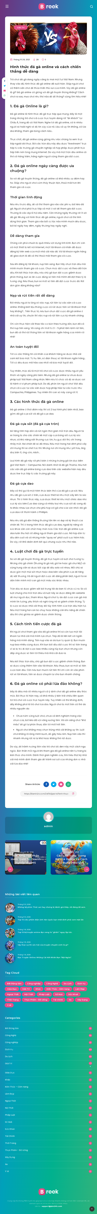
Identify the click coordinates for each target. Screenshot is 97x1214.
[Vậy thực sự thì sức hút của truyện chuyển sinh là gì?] (10, 946)
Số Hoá (58, 994)
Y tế (9, 1005)
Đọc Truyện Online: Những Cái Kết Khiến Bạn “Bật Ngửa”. (45, 957)
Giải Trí (20, 27)
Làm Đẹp (80, 989)
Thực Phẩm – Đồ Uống (16, 1150)
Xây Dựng (82, 1000)
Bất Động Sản (14, 983)
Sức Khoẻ (73, 994)
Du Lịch (68, 983)
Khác (38, 989)
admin (48, 826)
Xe (70, 1000)
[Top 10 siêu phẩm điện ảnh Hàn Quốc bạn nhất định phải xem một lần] (10, 920)
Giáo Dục (12, 989)
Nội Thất (28, 994)
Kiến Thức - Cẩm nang (58, 989)
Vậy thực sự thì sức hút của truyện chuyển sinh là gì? (43, 945)
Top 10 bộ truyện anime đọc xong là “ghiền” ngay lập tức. (45, 932)
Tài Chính (58, 1000)
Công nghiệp (34, 983)
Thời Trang (13, 1000)
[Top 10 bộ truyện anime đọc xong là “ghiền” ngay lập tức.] (10, 933)
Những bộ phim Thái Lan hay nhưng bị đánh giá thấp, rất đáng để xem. (52, 907)
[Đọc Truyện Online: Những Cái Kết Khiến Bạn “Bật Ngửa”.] (10, 958)
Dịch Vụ (81, 983)
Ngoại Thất (13, 994)
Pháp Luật (44, 994)
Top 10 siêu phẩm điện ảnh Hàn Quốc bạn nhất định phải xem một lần (51, 920)
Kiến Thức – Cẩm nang (16, 1086)
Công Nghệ (52, 983)
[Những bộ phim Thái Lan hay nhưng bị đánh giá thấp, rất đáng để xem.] (10, 908)
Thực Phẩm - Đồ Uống (35, 1000)
